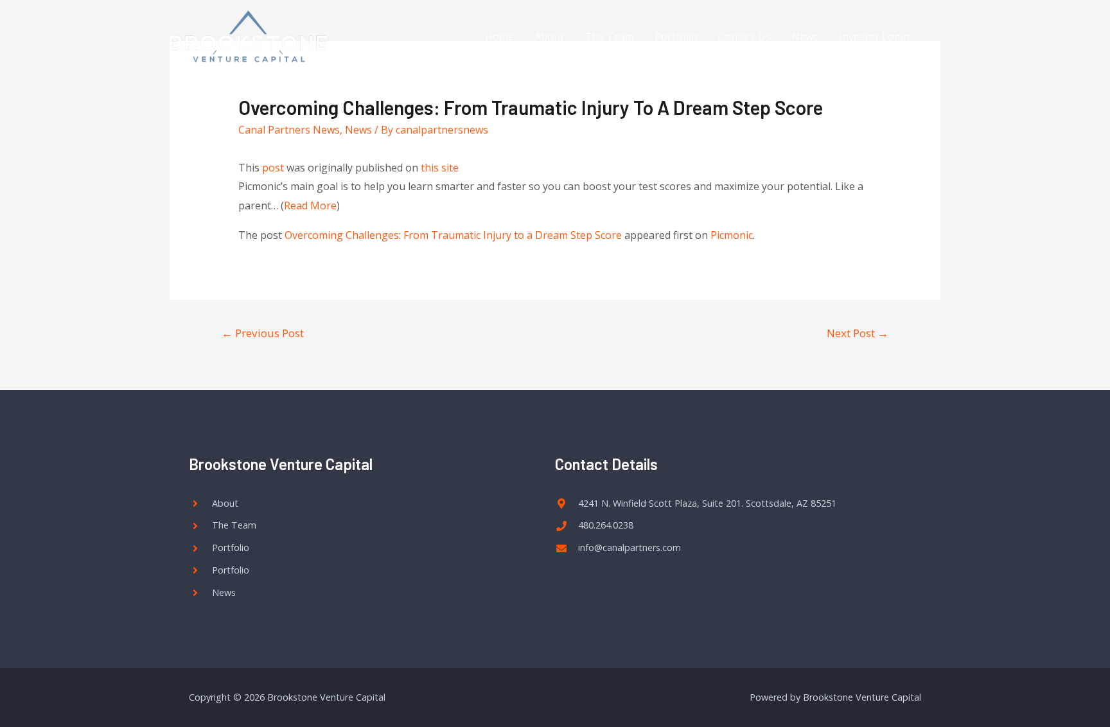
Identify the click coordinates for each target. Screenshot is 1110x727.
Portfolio (676, 37)
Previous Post (263, 333)
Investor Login (874, 37)
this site (440, 168)
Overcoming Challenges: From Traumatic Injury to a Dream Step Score (453, 235)
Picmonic (731, 235)
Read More (310, 205)
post (273, 168)
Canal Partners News (289, 130)
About (549, 37)
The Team (609, 37)
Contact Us (744, 37)
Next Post (857, 333)
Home (499, 37)
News (804, 37)
